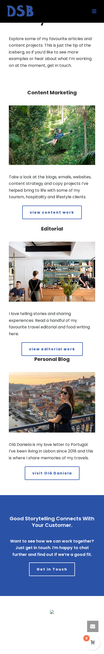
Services (34, 622)
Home (18, 622)
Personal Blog (52, 359)
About (67, 622)
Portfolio (52, 622)
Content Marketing (52, 92)
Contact (83, 622)
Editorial (52, 228)
